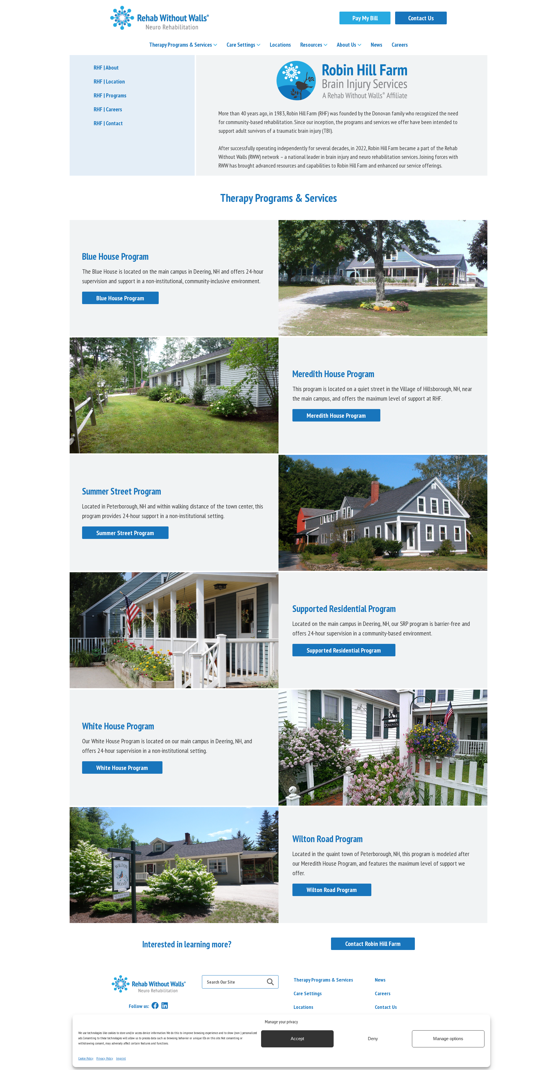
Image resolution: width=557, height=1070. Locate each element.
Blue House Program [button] (120, 298)
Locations (280, 44)
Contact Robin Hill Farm (373, 944)
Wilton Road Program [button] (332, 890)
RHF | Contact (108, 123)
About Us (346, 44)
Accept (297, 1038)
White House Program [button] (122, 768)
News (376, 44)
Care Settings (241, 44)
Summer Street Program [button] (125, 533)
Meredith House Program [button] (336, 415)
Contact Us (421, 18)
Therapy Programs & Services (180, 44)
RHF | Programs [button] (110, 95)
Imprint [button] (121, 1058)
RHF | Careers (108, 109)
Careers (400, 44)
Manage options (448, 1038)
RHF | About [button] (106, 67)
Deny (373, 1038)
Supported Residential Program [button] (344, 650)
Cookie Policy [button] (85, 1058)
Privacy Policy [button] (104, 1058)
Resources (311, 44)
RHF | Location (109, 81)
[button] (159, 18)
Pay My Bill (365, 18)
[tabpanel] (278, 944)
